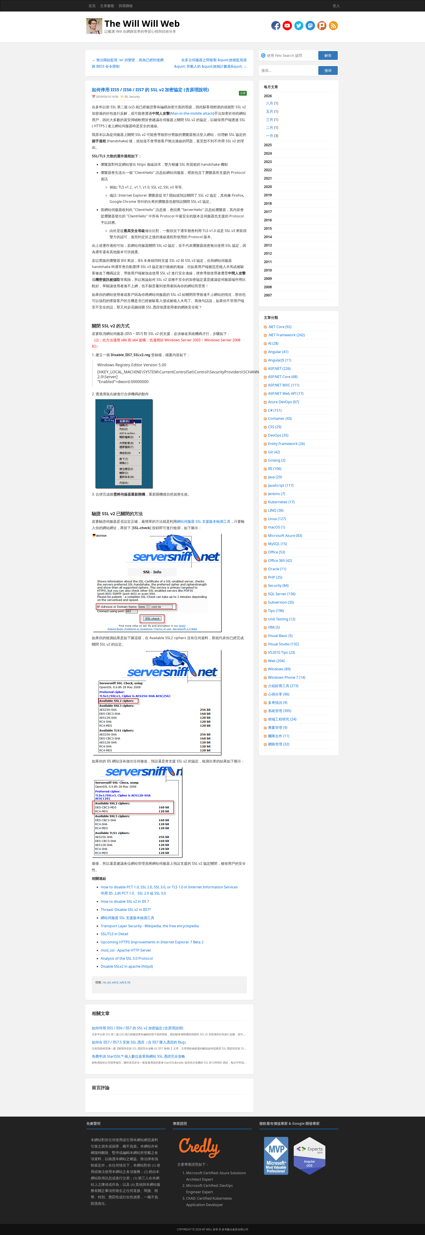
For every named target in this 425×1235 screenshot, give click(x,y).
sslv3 (123, 982)
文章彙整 (107, 5)
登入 (336, 5)
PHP (275, 577)
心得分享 (278, 694)
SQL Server (282, 593)
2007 (268, 295)
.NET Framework (286, 334)
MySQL (277, 543)
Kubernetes (281, 502)
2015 (268, 228)
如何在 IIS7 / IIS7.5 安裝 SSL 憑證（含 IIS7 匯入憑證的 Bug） (140, 1042)
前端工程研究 (282, 719)
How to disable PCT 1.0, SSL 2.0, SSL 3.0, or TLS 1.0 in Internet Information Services (169, 887)
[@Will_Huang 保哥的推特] (299, 25)
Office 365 (280, 560)
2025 (268, 144)
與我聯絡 (126, 5)
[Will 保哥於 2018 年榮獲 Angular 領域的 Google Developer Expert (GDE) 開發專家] (309, 1155)
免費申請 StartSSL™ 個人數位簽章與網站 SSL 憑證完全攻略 (138, 1056)
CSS (274, 426)
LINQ (276, 510)
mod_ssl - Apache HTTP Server (126, 950)
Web (276, 660)
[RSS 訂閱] (333, 25)
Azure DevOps (283, 401)
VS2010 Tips (281, 652)
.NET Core (280, 326)
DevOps (278, 435)
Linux (277, 518)
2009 (268, 278)
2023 (268, 161)
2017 (268, 211)
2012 (268, 253)
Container (280, 418)
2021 (268, 178)
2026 (271, 115)
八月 (269, 103)
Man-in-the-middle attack (192, 113)
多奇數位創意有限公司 (235, 1229)
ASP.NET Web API (285, 393)
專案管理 (277, 727)
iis (104, 982)
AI (273, 343)
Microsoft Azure (285, 535)
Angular (278, 351)
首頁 (92, 5)
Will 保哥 (212, 1229)
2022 (268, 169)
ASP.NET (279, 368)
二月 (269, 127)
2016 (268, 220)
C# (275, 410)
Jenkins (276, 493)
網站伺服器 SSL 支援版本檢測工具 (203, 521)
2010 (268, 270)
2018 (268, 203)
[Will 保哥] (288, 25)
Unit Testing (281, 619)
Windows (279, 669)
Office (276, 552)
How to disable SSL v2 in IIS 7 (125, 901)
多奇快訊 (277, 702)
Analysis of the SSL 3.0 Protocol (127, 958)
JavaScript (281, 485)
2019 (268, 195)
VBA (274, 627)
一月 (269, 135)
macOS (276, 527)
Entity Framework (286, 443)
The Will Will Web (142, 23)
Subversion (281, 602)
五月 (269, 111)
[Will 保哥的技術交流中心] (276, 25)
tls (128, 982)
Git (274, 452)
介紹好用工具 (283, 685)
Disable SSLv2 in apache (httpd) (127, 966)
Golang (276, 460)
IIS (126, 97)
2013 (268, 245)
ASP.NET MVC (283, 385)
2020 (268, 186)
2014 (268, 236)
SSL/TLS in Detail (114, 933)
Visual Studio (283, 644)
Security (134, 97)
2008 (268, 287)
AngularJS (279, 360)
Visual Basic (280, 635)
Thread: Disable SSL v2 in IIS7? (126, 909)
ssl (108, 982)
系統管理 (279, 710)
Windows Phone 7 (286, 677)
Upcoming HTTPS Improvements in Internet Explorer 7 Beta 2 (152, 942)
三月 (269, 119)
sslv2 (115, 982)
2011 (268, 261)
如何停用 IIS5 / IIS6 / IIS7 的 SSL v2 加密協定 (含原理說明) (150, 90)
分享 (242, 93)
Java (275, 477)
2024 (268, 153)
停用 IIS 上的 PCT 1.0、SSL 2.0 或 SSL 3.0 (133, 893)
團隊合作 (278, 735)
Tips (276, 610)
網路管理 (278, 744)
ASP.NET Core (283, 376)
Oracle (277, 568)
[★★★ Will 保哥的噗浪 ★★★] (322, 25)
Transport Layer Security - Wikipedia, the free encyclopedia (150, 925)
